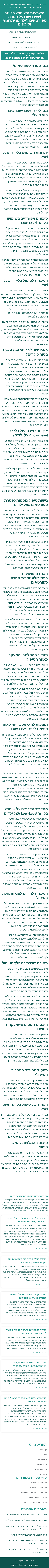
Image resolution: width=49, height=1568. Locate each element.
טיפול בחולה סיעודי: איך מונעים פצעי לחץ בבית (26, 1514)
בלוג (36, 4)
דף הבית (43, 4)
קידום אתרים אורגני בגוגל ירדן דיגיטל (24, 1565)
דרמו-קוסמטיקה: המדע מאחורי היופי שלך (29, 1535)
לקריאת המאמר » (39, 1248)
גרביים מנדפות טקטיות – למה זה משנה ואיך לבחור (25, 1520)
